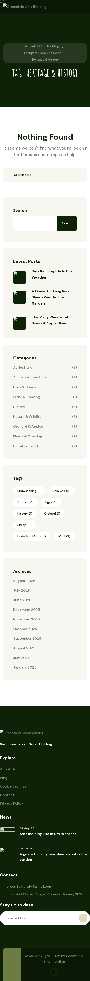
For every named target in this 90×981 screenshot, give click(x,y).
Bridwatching (29, 491)
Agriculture (22, 367)
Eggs (51, 502)
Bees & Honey (24, 387)
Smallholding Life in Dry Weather (48, 833)
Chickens (61, 491)
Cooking (25, 502)
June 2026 (22, 600)
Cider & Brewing (26, 397)
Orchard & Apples (28, 426)
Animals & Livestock (30, 377)
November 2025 (26, 619)
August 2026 (24, 580)
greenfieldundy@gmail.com (29, 886)
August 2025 (24, 648)
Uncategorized (25, 446)
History (19, 406)
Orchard (52, 514)
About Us (8, 769)
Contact (7, 795)
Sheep (24, 525)
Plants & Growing (27, 436)
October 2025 (25, 629)
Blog (3, 777)
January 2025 (24, 667)
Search (20, 210)
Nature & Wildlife (27, 416)
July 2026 (21, 590)
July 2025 (21, 657)
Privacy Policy (11, 803)
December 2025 (26, 609)
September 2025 (27, 638)
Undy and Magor (31, 536)
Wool (64, 536)
